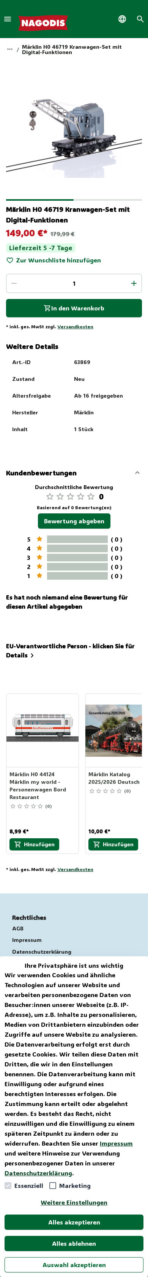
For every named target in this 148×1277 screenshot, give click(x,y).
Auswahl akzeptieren (74, 1265)
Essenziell (28, 1185)
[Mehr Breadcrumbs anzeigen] (10, 49)
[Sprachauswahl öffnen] (122, 19)
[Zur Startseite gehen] (43, 19)
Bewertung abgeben (74, 521)
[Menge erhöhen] (134, 283)
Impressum (116, 1143)
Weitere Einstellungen (74, 1202)
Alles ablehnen (74, 1243)
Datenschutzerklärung (38, 1173)
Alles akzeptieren (74, 1222)
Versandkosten (75, 326)
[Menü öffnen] (7, 19)
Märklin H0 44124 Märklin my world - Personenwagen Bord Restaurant (37, 785)
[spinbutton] (74, 283)
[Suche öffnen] (140, 19)
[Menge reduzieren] (14, 283)
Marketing (75, 1185)
